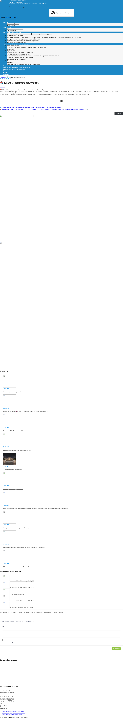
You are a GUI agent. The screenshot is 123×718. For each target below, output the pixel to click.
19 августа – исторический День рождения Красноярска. (17, 528)
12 (7, 698)
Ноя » (6, 705)
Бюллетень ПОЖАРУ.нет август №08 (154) (13, 430)
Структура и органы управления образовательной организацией (26, 47)
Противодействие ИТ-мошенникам (14, 69)
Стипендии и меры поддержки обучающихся (20, 57)
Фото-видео (7, 27)
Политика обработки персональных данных (13, 711)
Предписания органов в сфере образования (16, 67)
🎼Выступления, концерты (15, 29)
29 (13, 701)
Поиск (2, 110)
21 (11, 700)
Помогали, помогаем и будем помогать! (13, 489)
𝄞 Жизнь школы (11, 30)
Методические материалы (15, 35)
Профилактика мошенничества (16, 42)
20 (9, 700)
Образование (11, 51)
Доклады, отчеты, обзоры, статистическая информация (23, 39)
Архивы (2, 707)
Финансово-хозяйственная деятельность (19, 61)
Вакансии (10, 62)
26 (7, 701)
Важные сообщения (13, 24)
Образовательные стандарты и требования (20, 52)
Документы (10, 49)
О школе (5, 72)
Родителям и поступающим (11, 66)
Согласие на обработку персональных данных (13, 713)
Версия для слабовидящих (64, 12)
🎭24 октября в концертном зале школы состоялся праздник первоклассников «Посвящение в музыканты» (30, 107)
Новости (6, 22)
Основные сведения (13, 45)
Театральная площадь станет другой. (12, 469)
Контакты (6, 74)
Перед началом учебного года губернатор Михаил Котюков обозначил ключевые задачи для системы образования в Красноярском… (36, 508)
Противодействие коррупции (12, 32)
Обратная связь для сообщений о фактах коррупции (22, 40)
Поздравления (11, 25)
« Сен (1, 705)
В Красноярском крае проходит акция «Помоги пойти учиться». (19, 566)
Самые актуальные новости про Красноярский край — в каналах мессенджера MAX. (24, 547)
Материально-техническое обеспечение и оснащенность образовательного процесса (33, 56)
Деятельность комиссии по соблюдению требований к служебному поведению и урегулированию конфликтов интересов (44, 37)
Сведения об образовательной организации (16, 44)
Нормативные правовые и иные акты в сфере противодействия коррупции (29, 34)
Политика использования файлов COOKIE (12, 714)
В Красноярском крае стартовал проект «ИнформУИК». (17, 450)
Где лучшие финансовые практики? (12, 392)
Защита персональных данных (12, 71)
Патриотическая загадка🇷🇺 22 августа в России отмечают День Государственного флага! (25, 411)
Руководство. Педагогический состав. (18, 54)
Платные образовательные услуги (17, 59)
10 (3, 698)
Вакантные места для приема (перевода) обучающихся (23, 64)
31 (3, 703)
